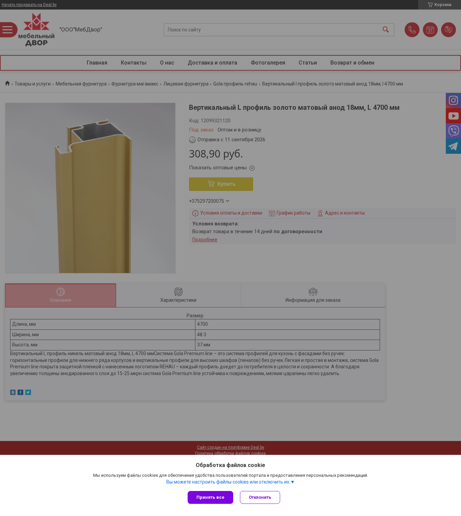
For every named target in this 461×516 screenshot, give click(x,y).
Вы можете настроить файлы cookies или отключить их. (228, 482)
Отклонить (260, 497)
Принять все (210, 497)
